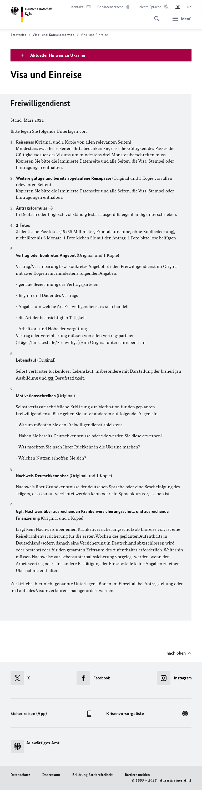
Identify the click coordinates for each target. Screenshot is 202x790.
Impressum (51, 775)
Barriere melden (137, 775)
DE (177, 7)
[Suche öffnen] (155, 16)
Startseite (18, 35)
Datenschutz (20, 775)
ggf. (51, 378)
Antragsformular (31, 208)
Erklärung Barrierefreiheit (92, 775)
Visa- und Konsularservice (53, 35)
